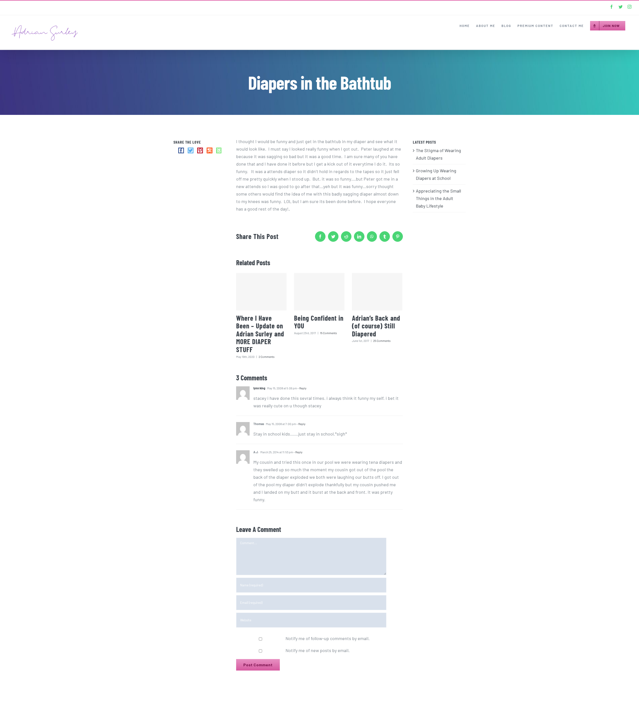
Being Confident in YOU (318, 322)
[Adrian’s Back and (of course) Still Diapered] (377, 291)
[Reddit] (209, 150)
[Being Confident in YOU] (319, 291)
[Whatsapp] (218, 150)
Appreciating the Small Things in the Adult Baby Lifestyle (438, 198)
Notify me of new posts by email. (318, 650)
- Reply (302, 388)
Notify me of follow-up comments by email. (328, 638)
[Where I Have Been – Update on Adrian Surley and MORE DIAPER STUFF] (261, 291)
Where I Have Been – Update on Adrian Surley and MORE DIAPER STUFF (260, 334)
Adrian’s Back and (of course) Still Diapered (376, 326)
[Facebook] (181, 150)
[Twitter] (190, 150)
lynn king (259, 388)
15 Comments (328, 333)
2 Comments (267, 356)
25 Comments (382, 340)
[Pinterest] (200, 150)
